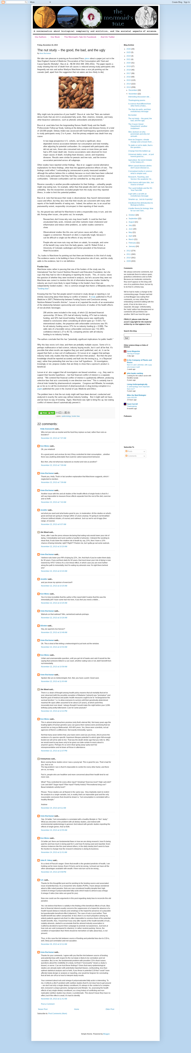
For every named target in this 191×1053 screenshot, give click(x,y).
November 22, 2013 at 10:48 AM (54, 632)
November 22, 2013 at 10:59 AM (54, 667)
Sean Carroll (132, 404)
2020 (129, 63)
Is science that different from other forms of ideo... (139, 105)
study (93, 297)
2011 (129, 254)
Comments (132, 456)
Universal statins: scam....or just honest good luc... (141, 155)
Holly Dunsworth (47, 429)
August (132, 222)
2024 (129, 56)
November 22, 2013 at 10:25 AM (54, 586)
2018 (129, 70)
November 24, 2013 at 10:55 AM (54, 830)
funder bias (76, 416)
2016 (129, 77)
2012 (129, 251)
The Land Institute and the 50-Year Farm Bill (140, 189)
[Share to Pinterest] (68, 412)
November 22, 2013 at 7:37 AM (53, 438)
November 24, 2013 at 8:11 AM (53, 808)
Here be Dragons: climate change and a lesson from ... (140, 141)
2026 (129, 49)
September (133, 219)
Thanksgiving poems (136, 100)
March (131, 239)
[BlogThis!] (60, 412)
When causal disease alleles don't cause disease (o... (140, 167)
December (133, 90)
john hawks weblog (135, 373)
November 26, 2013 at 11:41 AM (54, 999)
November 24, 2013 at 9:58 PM (53, 872)
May (131, 232)
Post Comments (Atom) (57, 1014)
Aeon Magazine (133, 351)
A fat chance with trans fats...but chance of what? (141, 183)
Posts (129, 451)
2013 (129, 87)
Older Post (110, 1009)
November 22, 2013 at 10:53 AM (54, 647)
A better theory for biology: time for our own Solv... (140, 209)
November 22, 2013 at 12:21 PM (54, 711)
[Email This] (57, 412)
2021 (129, 59)
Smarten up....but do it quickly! (140, 199)
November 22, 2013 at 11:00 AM (54, 681)
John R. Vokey (46, 860)
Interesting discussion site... (139, 97)
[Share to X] (62, 412)
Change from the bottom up (139, 151)
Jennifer (43, 510)
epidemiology (66, 416)
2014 (129, 84)
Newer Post (42, 1009)
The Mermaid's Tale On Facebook (80, 37)
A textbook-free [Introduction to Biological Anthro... (140, 204)
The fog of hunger (133, 353)
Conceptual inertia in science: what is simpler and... (140, 172)
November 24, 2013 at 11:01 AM (54, 852)
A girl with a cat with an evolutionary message (138, 195)
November (133, 94)
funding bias (43, 288)
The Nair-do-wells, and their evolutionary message (139, 110)
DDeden (43, 626)
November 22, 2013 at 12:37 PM (54, 751)
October (132, 215)
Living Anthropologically (137, 384)
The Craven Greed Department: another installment (137, 126)
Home (76, 1009)
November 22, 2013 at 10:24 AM (54, 571)
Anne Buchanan (47, 473)
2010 (129, 258)
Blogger (106, 1034)
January (132, 246)
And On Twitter (108, 37)
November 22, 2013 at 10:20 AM (54, 546)
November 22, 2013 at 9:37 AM (53, 524)
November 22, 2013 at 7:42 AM (53, 502)
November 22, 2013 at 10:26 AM (54, 618)
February (132, 243)
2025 (129, 52)
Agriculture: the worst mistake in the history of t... (140, 161)
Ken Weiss (44, 446)
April (131, 236)
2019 (129, 66)
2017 (129, 73)
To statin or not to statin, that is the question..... (140, 146)
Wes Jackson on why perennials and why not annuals (139, 134)
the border (132, 115)
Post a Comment (47, 1004)
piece (87, 58)
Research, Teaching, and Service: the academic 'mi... (140, 178)
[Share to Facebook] (65, 412)
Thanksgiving (132, 406)
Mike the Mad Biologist (136, 395)
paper (39, 389)
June (131, 229)
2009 (129, 261)
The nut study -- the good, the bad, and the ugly (140, 119)
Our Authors (40, 37)
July (130, 225)
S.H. (42, 880)
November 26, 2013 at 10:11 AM (54, 944)
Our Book (55, 37)
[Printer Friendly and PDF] (46, 413)
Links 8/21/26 (132, 397)
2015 (129, 80)
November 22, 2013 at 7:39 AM (53, 465)
